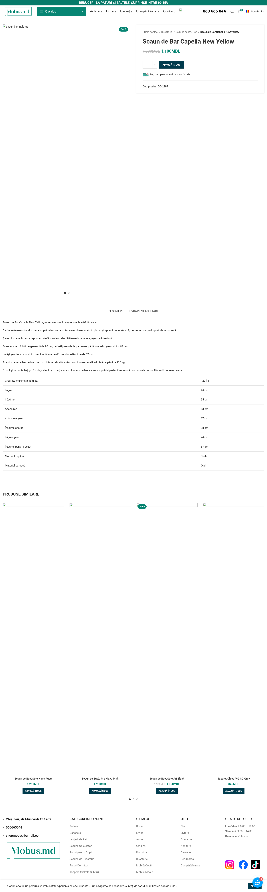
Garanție (186, 852)
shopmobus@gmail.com (23, 835)
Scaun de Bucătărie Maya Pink (100, 778)
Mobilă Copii (144, 865)
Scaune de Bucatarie (82, 859)
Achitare (186, 846)
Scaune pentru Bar (186, 31)
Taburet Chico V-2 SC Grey (234, 778)
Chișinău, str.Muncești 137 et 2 (28, 819)
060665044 (14, 827)
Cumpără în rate (190, 865)
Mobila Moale (144, 872)
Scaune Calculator (81, 846)
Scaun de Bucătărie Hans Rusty (33, 778)
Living (139, 833)
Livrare (185, 833)
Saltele (74, 826)
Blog (183, 826)
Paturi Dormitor (79, 865)
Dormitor (141, 852)
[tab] (115, 309)
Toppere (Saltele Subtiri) (84, 872)
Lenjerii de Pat (78, 839)
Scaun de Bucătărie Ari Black (166, 778)
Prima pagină (150, 31)
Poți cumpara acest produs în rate (169, 74)
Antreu (140, 839)
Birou (139, 826)
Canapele (75, 833)
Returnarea (187, 859)
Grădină (140, 846)
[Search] (232, 11)
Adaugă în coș (172, 64)
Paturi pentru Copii (81, 852)
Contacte (186, 839)
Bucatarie (167, 31)
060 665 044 (214, 11)
